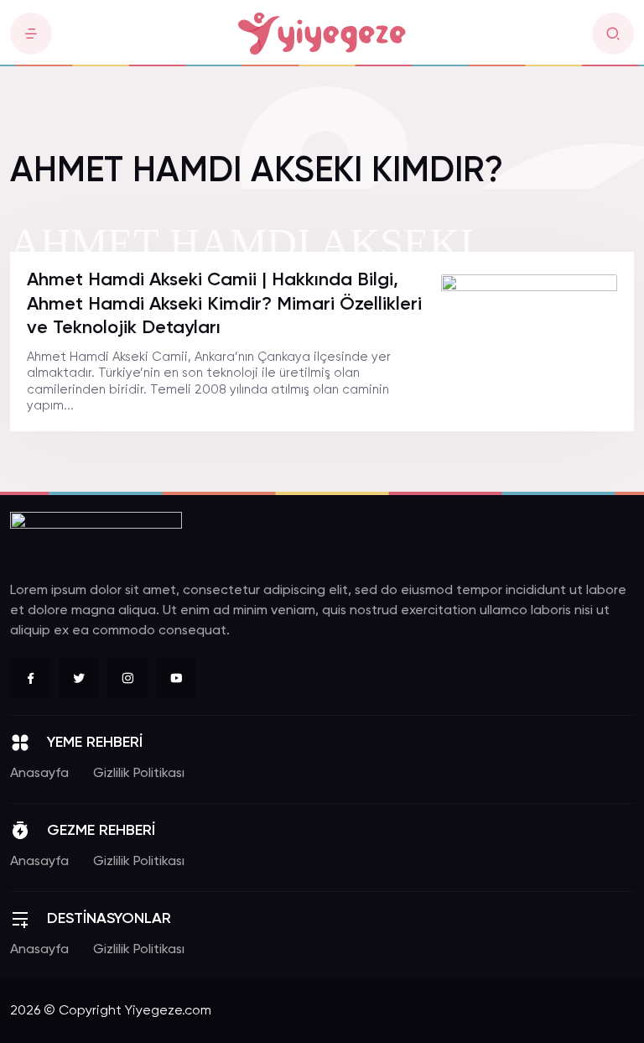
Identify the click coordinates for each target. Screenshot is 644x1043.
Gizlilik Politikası (138, 773)
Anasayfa (39, 773)
